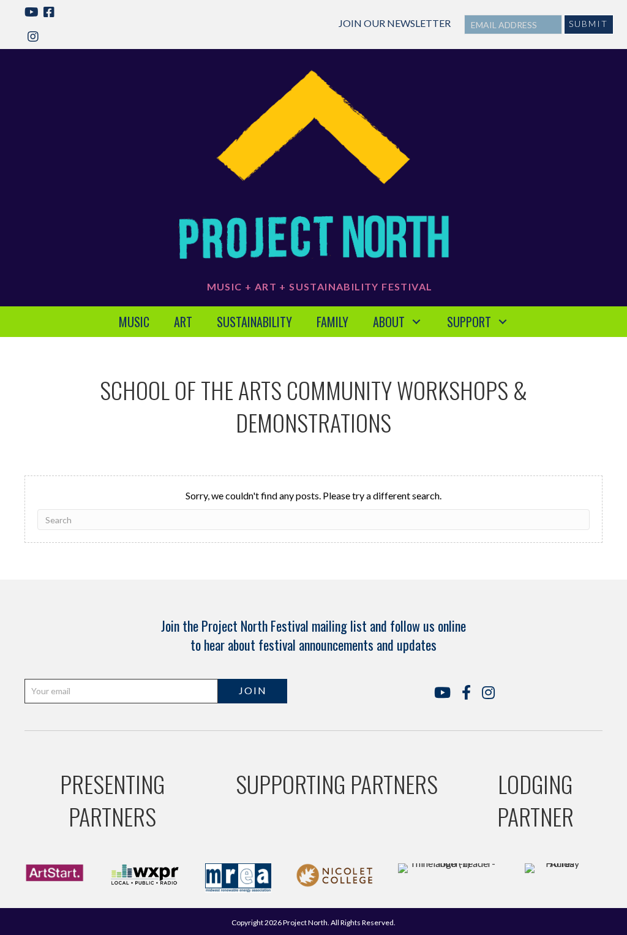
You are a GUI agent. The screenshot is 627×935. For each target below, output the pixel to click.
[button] (589, 24)
